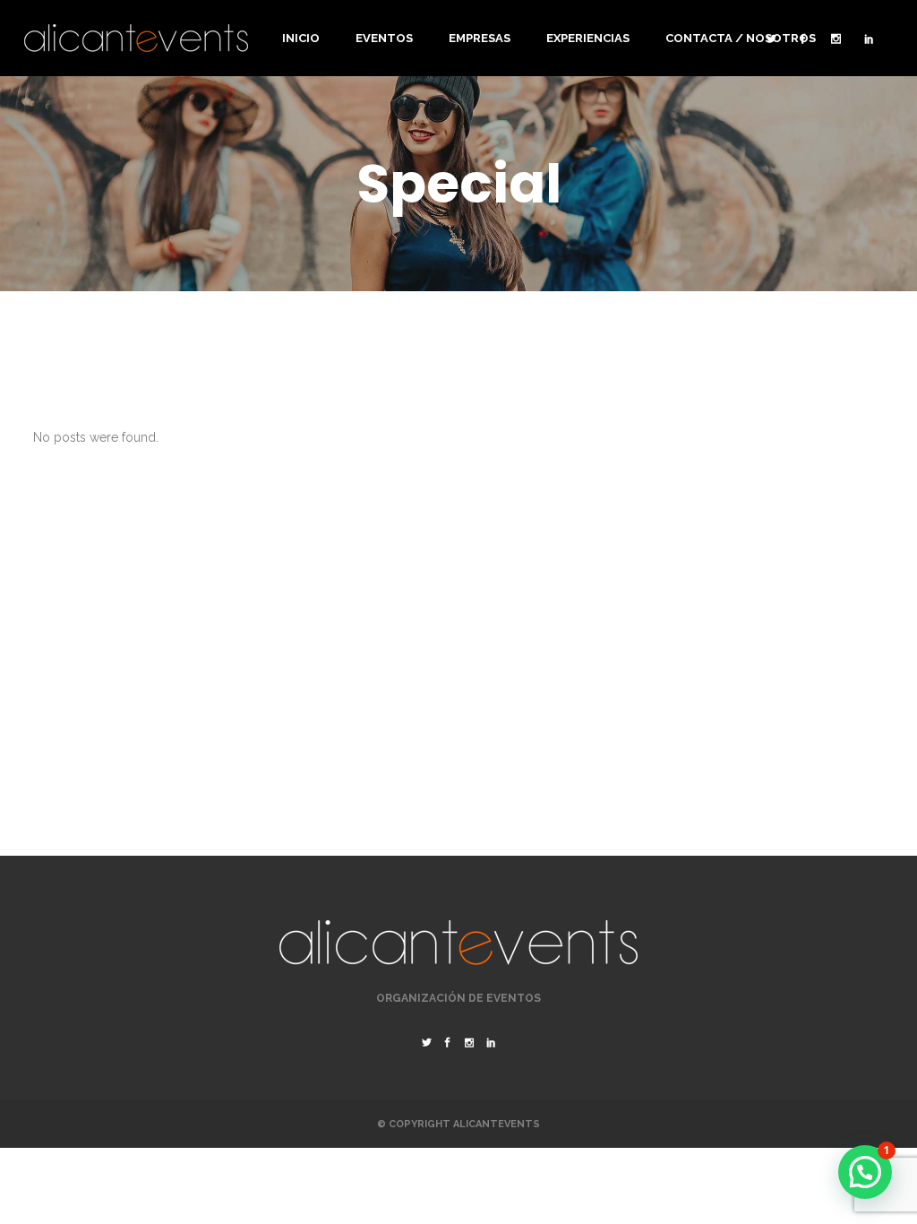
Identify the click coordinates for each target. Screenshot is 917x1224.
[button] (865, 1172)
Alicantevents (496, 1124)
